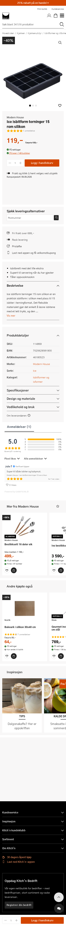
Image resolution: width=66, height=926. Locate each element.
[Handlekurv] (56, 15)
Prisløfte (17, 246)
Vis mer (11, 315)
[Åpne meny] (62, 15)
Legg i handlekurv (42, 163)
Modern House (15, 117)
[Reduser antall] (10, 163)
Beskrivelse (15, 285)
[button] (59, 105)
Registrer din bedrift (19, 905)
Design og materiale (21, 398)
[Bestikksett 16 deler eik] (24, 526)
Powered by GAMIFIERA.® (16, 491)
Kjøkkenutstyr (34, 33)
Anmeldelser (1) (19, 426)
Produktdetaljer (18, 335)
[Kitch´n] (5, 15)
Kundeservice (58, 9)
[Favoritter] (7, 570)
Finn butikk (42, 9)
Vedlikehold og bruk (20, 407)
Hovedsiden (8, 33)
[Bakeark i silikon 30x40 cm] (24, 606)
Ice (34, 370)
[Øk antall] (21, 163)
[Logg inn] (49, 15)
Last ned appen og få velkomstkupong (34, 253)
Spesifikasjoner (18, 390)
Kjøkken (21, 33)
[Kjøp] (14, 570)
